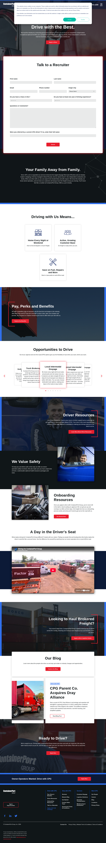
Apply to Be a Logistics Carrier (82, 638)
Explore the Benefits (20, 321)
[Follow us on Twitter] (16, 816)
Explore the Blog (53, 669)
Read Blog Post (57, 716)
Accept (69, 19)
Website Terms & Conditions (84, 824)
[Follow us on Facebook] (4, 816)
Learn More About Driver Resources (81, 431)
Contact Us (63, 824)
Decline (83, 19)
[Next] (102, 375)
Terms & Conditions (98, 824)
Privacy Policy (72, 824)
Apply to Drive (53, 42)
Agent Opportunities (11, 804)
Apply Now (53, 753)
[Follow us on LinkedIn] (10, 816)
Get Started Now (61, 516)
